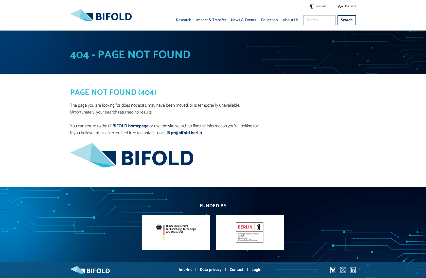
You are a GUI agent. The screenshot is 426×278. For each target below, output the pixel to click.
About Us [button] (291, 20)
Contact (237, 269)
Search (347, 20)
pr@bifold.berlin (186, 133)
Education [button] (269, 20)
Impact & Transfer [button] (211, 20)
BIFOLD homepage (130, 126)
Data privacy (211, 269)
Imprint (186, 269)
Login (256, 269)
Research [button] (183, 20)
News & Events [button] (243, 20)
